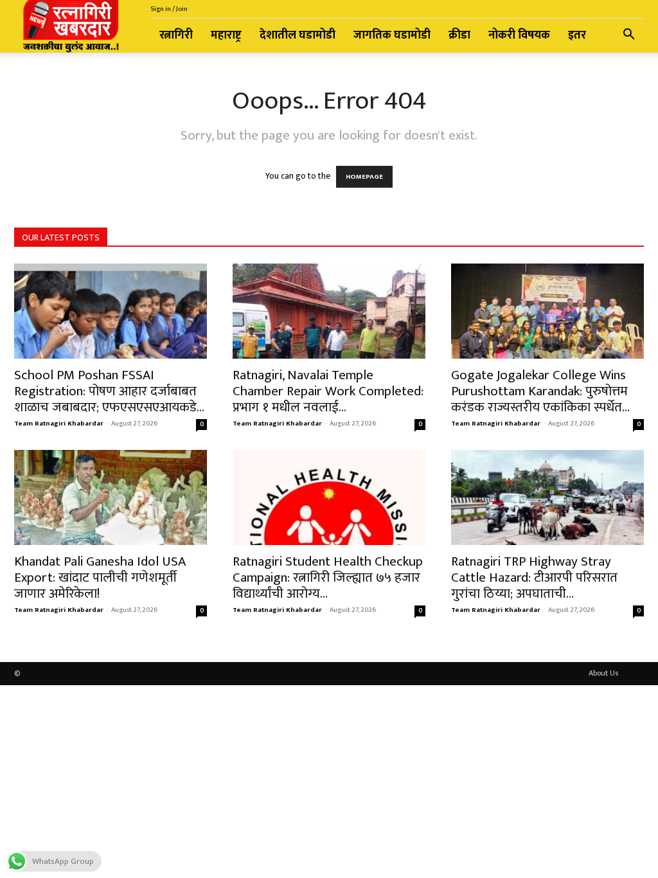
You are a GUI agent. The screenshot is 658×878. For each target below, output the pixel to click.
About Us (603, 673)
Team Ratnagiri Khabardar (58, 423)
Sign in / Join (169, 9)
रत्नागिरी (176, 35)
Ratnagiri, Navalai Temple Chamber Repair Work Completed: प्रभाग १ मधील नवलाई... (328, 391)
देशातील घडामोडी (297, 35)
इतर (577, 35)
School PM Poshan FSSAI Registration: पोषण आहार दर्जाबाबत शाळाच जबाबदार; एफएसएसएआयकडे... (109, 391)
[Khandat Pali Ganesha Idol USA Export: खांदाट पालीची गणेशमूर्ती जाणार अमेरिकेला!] (110, 497)
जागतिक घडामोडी (392, 35)
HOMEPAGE (364, 177)
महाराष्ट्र (226, 35)
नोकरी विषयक (519, 35)
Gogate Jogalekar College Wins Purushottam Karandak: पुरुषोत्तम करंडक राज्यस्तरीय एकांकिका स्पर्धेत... (540, 391)
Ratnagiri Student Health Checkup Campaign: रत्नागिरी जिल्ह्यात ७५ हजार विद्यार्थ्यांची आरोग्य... (328, 577)
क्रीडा (459, 35)
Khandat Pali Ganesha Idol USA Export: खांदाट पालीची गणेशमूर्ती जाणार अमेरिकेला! (100, 577)
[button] (628, 36)
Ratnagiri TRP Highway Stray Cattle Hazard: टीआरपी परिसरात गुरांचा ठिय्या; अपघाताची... (534, 577)
